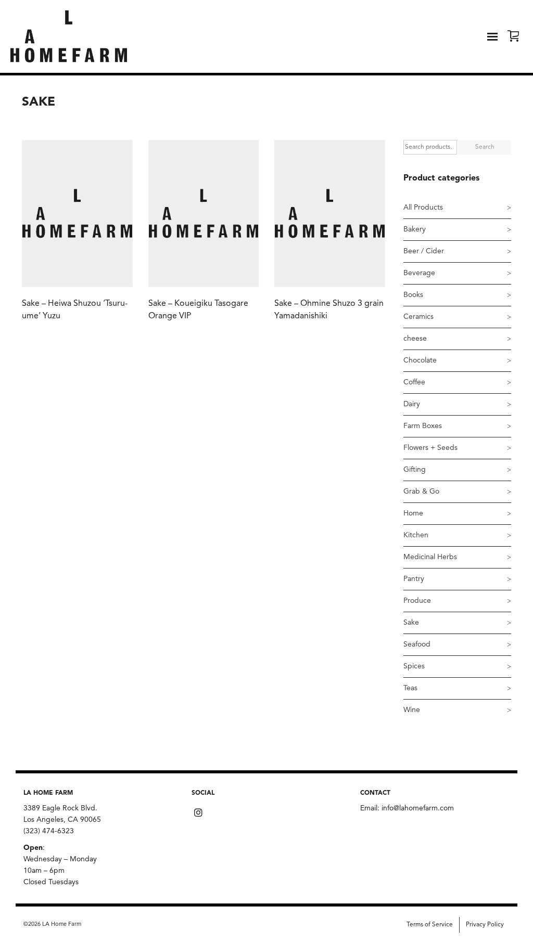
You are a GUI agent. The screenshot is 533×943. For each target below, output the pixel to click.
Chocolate (420, 360)
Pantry (413, 579)
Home (413, 513)
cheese (415, 338)
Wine (411, 710)
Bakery (414, 229)
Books (413, 295)
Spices (414, 666)
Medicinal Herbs (430, 557)
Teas (410, 688)
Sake (411, 622)
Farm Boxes (422, 426)
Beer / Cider (423, 251)
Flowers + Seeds (430, 447)
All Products (423, 207)
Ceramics (418, 316)
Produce (417, 600)
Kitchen (415, 535)
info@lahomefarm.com (418, 808)
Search (484, 147)
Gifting (414, 469)
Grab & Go (421, 491)
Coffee (414, 382)
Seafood (416, 644)
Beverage (419, 273)
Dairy (411, 404)
